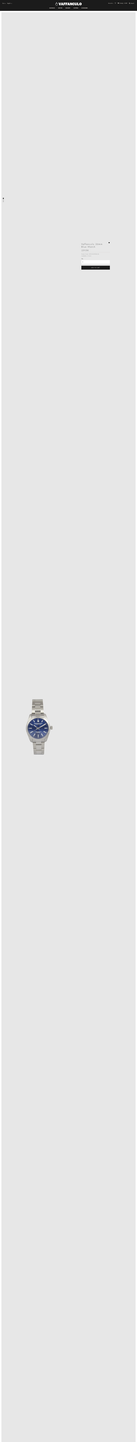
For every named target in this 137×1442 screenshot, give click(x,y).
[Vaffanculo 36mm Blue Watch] (40, 727)
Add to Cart (95, 267)
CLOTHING (75, 8)
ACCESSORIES (84, 8)
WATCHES (60, 8)
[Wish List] (115, 3)
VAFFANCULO (70, 4)
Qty (82, 258)
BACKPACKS (52, 8)
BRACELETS (68, 8)
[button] (3, 198)
